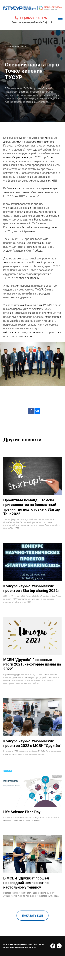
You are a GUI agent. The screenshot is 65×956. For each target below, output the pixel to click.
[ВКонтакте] (37, 749)
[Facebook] (31, 749)
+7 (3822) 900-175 (33, 18)
